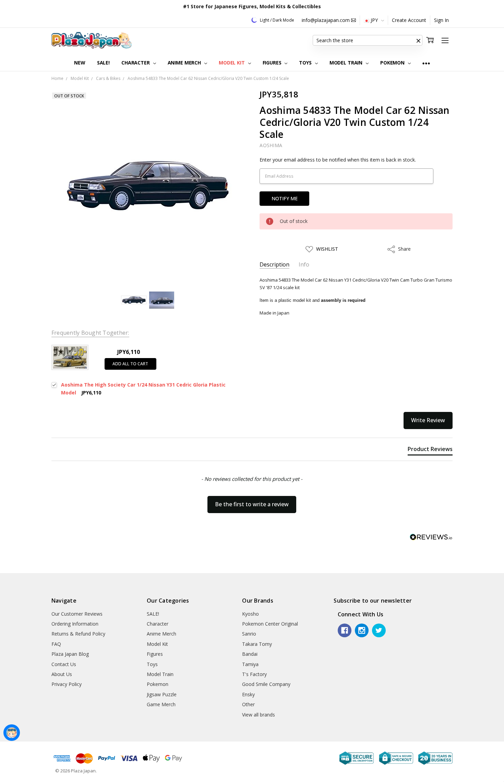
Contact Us (63, 664)
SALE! (103, 62)
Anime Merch (185, 62)
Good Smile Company (266, 684)
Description (274, 264)
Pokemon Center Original (270, 623)
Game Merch (161, 704)
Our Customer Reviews (77, 614)
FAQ (56, 644)
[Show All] (426, 63)
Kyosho (250, 614)
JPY (374, 20)
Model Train (346, 62)
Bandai (249, 654)
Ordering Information (74, 623)
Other (248, 704)
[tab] (430, 450)
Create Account (409, 20)
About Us (61, 674)
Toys (306, 62)
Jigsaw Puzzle (162, 694)
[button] (418, 40)
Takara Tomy (257, 644)
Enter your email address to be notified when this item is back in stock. (338, 159)
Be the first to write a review (252, 504)
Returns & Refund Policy (78, 633)
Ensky (248, 694)
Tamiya (250, 664)
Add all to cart (130, 364)
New (79, 62)
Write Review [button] (428, 420)
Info (304, 264)
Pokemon (393, 62)
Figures (273, 62)
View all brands (258, 714)
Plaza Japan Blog (70, 654)
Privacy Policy (66, 684)
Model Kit (232, 62)
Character (136, 62)
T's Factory (254, 674)
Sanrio (249, 633)
